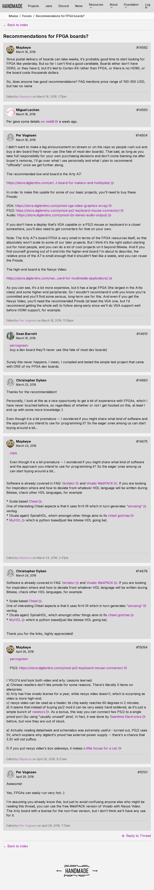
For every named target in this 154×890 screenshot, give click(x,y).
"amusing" (134, 506)
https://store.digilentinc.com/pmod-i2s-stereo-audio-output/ (62, 215)
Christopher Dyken (31, 380)
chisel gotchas (119, 516)
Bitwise (13, 16)
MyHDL (15, 520)
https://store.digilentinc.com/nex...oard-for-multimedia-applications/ (57, 278)
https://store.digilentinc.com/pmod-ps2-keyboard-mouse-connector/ (68, 210)
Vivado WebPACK (99, 483)
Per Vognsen (26, 135)
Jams (48, 6)
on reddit (47, 121)
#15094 (142, 647)
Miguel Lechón (27, 110)
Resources (96, 4)
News (79, 6)
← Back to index (15, 25)
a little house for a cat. (100, 748)
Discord (64, 6)
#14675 (142, 441)
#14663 (142, 380)
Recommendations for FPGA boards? (60, 16)
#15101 (143, 772)
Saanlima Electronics (126, 717)
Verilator (68, 483)
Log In (147, 6)
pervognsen (19, 345)
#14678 (142, 571)
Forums (27, 16)
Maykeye (23, 48)
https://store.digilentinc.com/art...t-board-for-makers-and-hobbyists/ (58, 183)
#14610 (142, 334)
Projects (33, 6)
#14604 (142, 135)
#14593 (142, 110)
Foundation (131, 4)
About (114, 4)
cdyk (13, 453)
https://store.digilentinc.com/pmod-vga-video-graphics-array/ (61, 206)
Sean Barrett (26, 334)
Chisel (33, 501)
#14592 (142, 48)
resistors (38, 712)
